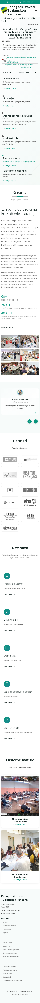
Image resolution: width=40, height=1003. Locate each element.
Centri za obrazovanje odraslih (12, 980)
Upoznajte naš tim (7, 327)
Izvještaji (5, 932)
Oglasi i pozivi (7, 946)
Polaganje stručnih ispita (11, 956)
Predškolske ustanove (10, 970)
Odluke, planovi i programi (11, 949)
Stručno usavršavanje (10, 953)
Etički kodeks (7, 929)
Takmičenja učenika (9, 966)
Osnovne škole (7, 973)
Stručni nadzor (7, 942)
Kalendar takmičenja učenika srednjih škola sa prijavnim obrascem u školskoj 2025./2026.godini (21, 60)
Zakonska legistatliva (9, 925)
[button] (29, 421)
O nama (5, 922)
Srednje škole (7, 977)
